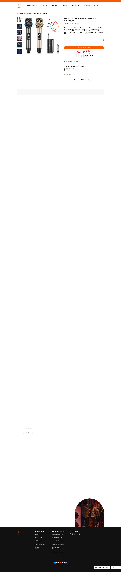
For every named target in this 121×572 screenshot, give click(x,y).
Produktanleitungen (39, 544)
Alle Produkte (75, 5)
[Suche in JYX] (94, 5)
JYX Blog (37, 547)
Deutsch (60, 560)
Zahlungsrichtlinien (57, 537)
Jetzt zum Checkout (84, 47)
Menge (66, 37)
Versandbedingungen (57, 540)
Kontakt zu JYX (38, 537)
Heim (18, 13)
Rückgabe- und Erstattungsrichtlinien (57, 548)
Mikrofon (65, 5)
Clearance (44, 5)
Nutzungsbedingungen (58, 552)
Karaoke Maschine (32, 5)
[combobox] (102, 567)
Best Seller (55, 5)
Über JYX (37, 534)
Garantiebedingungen (58, 544)
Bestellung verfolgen (40, 540)
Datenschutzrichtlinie (57, 534)
